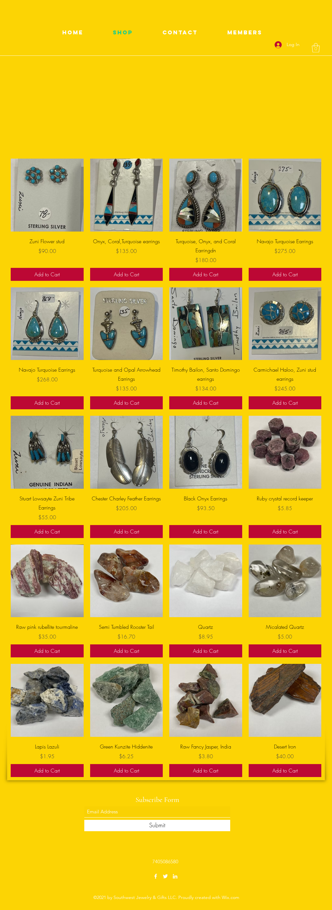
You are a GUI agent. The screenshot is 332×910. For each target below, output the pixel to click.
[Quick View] (47, 195)
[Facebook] (155, 876)
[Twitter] (165, 876)
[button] (316, 48)
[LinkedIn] (175, 876)
